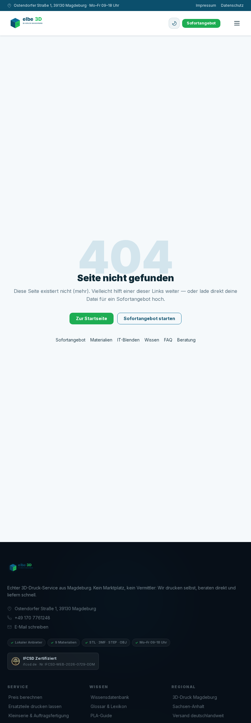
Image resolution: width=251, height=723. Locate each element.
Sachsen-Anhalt (188, 706)
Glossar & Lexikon (109, 706)
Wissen (151, 339)
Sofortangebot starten (149, 318)
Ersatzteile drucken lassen (35, 706)
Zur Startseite (91, 318)
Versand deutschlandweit (198, 715)
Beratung (186, 339)
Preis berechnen (25, 697)
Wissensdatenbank (110, 697)
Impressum (206, 5)
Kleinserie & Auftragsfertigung (39, 715)
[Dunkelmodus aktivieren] (174, 23)
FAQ (168, 339)
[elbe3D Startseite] (23, 568)
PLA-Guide (101, 715)
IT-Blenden (128, 339)
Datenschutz (232, 5)
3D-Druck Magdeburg (195, 697)
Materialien (101, 339)
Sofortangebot (201, 23)
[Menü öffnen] (237, 23)
